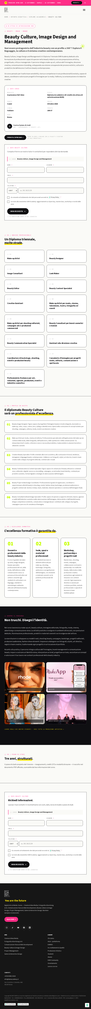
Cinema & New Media (11, 938)
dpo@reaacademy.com (11, 1000)
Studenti (50, 954)
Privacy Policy (55, 197)
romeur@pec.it (70, 998)
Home (6, 17)
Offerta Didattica (19, 17)
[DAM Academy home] (6, 10)
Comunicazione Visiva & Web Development (18, 945)
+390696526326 (18, 998)
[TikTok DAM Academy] (12, 927)
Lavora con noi (52, 966)
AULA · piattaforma (54, 941)
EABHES (50, 945)
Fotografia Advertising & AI (13, 941)
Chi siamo (51, 938)
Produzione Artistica (54, 951)
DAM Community (53, 960)
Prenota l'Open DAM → (15, 137)
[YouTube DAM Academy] (18, 927)
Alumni (50, 957)
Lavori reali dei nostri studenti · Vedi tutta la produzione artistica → (34, 729)
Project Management (11, 951)
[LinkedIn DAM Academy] (30, 927)
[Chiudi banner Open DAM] (85, 2)
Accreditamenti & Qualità (56, 948)
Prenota (76, 2)
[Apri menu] (84, 9)
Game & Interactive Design (13, 954)
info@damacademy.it (11, 979)
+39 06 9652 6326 (10, 976)
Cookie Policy (24, 1004)
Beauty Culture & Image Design (14, 948)
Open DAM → (11, 919)
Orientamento (52, 963)
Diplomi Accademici (37, 17)
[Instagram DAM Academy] (6, 927)
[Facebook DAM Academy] (24, 927)
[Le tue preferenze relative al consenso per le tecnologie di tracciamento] (87, 1005)
